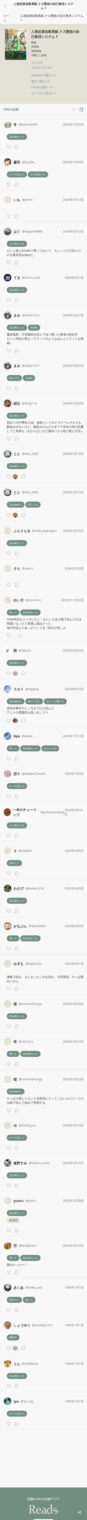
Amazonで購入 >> (43, 75)
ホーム (6, 18)
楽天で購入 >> (40, 81)
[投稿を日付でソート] (81, 109)
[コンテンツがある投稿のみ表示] (74, 109)
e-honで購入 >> (42, 87)
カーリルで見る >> (43, 93)
